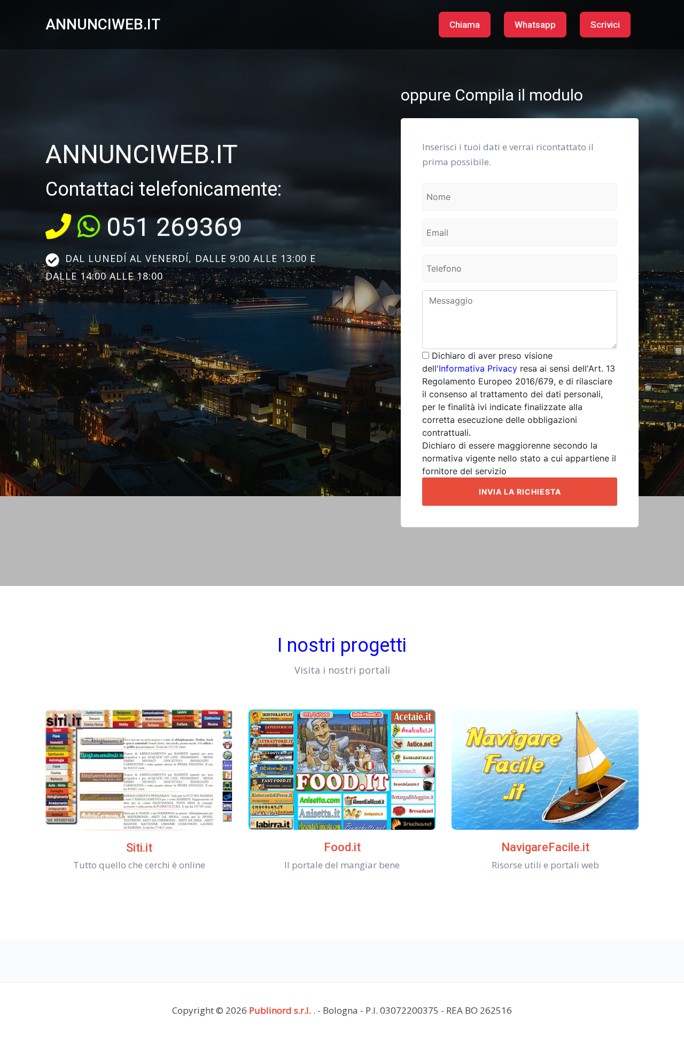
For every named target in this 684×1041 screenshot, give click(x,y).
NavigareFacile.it (545, 847)
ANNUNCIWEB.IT (102, 24)
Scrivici (605, 24)
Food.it (342, 847)
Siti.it (139, 847)
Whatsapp (535, 24)
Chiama (464, 24)
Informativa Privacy (478, 368)
